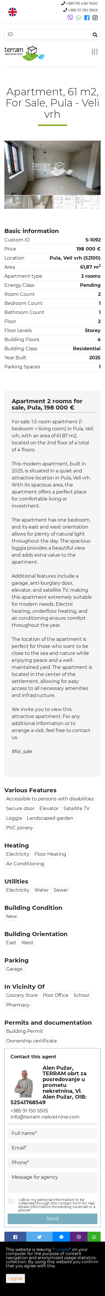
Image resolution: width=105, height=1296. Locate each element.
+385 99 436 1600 (81, 3)
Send (52, 1218)
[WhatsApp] (94, 1237)
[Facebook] (15, 1237)
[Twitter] (39, 1237)
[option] (16, 202)
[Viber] (79, 1237)
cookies (61, 1249)
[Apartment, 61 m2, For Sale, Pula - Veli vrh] (52, 168)
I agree (15, 1278)
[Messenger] (61, 1237)
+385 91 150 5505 (82, 10)
